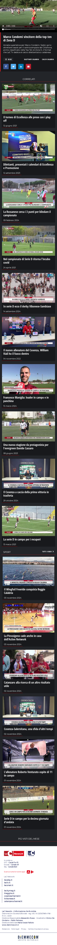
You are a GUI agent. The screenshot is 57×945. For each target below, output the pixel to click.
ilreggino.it (9, 893)
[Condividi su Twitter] (12, 67)
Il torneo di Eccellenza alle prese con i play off (27, 119)
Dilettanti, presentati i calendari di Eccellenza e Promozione (28, 166)
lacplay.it (8, 880)
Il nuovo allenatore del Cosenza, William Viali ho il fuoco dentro (26, 352)
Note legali (15, 929)
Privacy (23, 929)
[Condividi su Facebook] (5, 67)
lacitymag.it (9, 890)
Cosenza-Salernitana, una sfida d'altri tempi (28, 729)
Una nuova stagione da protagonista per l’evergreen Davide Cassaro (25, 446)
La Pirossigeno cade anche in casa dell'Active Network (22, 637)
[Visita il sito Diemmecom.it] (28, 941)
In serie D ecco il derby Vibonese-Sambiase (27, 306)
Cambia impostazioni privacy (38, 929)
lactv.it (7, 882)
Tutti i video (47, 551)
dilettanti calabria (31, 59)
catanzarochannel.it (13, 901)
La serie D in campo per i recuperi (22, 539)
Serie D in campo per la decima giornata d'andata (26, 820)
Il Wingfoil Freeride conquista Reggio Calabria (24, 591)
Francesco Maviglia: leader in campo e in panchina (26, 399)
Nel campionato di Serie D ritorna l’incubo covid (26, 260)
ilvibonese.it (9, 898)
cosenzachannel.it (12, 896)
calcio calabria (48, 59)
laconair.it (8, 885)
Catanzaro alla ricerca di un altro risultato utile (27, 684)
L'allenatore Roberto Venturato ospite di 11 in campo (28, 773)
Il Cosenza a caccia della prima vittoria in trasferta (26, 493)
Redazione (6, 929)
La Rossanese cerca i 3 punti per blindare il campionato (27, 213)
